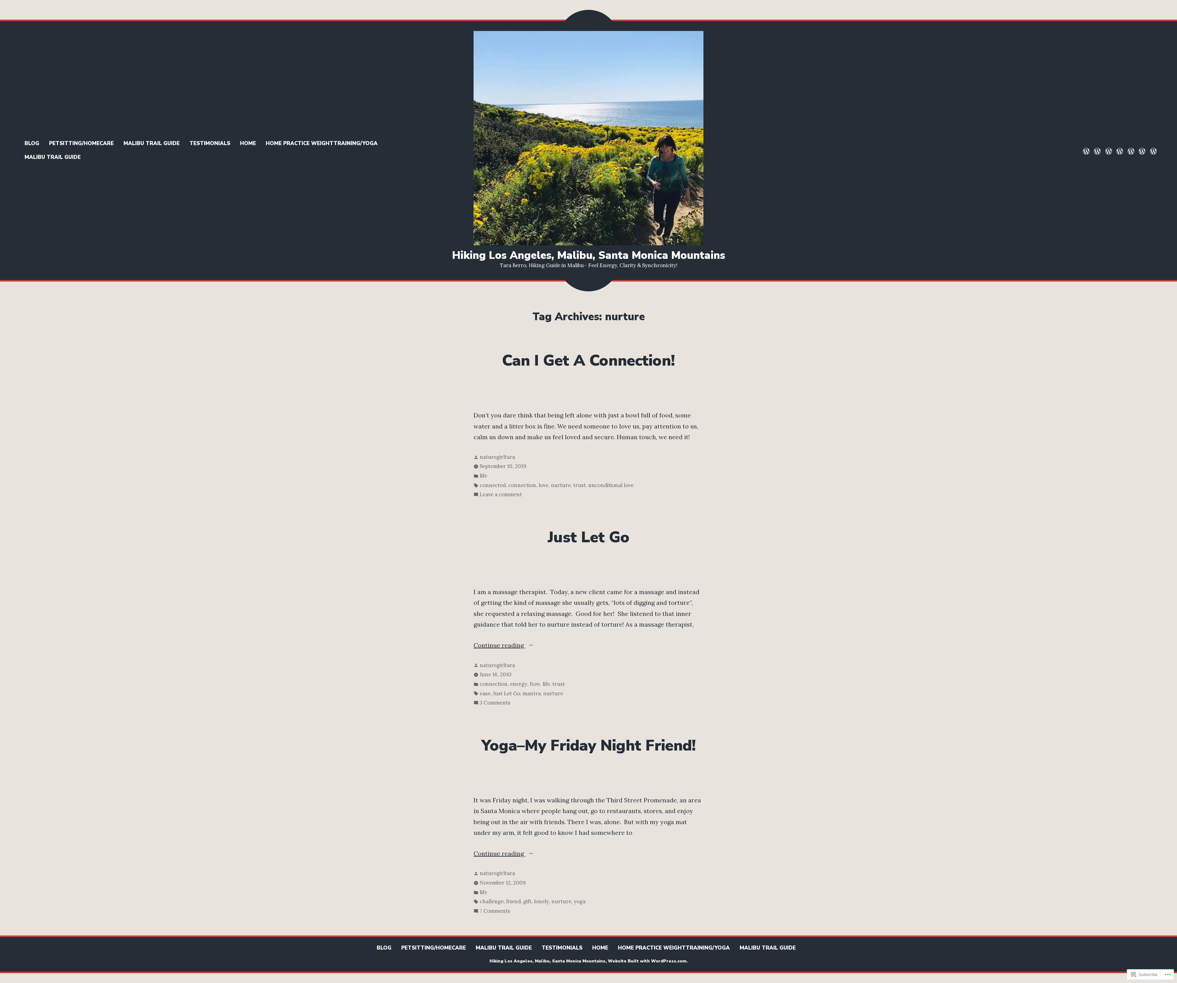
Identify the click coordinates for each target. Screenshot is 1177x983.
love (543, 485)
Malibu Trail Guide (152, 143)
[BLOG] (1087, 150)
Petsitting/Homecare (81, 143)
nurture (561, 485)
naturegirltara (497, 457)
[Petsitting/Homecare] (1097, 150)
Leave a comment (501, 495)
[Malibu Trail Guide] (1108, 150)
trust (579, 485)
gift (527, 901)
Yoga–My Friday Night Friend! (589, 745)
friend (513, 901)
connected (493, 485)
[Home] (1131, 150)
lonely (541, 901)
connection (522, 485)
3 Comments (495, 703)
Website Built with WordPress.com (647, 961)
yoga (579, 901)
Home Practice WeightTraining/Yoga (322, 143)
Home (248, 143)
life (483, 475)
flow (535, 684)
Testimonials (209, 143)
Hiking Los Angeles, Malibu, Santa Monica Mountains (588, 255)
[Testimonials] (1120, 150)
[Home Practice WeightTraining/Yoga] (1142, 150)
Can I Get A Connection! (588, 360)
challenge (492, 901)
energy (518, 684)
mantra (532, 693)
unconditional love (611, 485)
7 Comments (495, 911)
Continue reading (499, 646)
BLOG (32, 143)
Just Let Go (589, 537)
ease (485, 693)
